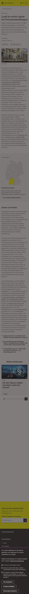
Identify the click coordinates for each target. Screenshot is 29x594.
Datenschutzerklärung (17, 561)
